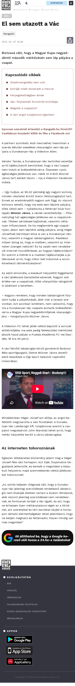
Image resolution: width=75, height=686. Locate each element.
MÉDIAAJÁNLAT (15, 618)
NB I (6, 16)
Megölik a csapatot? (24, 108)
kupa (47, 9)
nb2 (56, 9)
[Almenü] (17, 3)
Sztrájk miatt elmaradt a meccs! (32, 88)
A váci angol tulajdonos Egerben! (32, 114)
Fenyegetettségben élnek (27, 95)
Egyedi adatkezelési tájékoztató (26, 611)
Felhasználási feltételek (22, 604)
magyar (35, 9)
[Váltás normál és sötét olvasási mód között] (27, 3)
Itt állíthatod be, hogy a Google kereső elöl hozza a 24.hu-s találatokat (41, 538)
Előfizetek (57, 3)
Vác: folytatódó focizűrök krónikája (34, 101)
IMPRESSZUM (14, 597)
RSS (9, 583)
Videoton (21, 9)
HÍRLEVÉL (12, 590)
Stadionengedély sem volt (27, 82)
